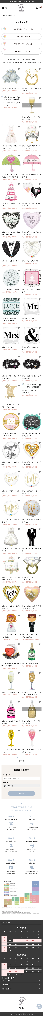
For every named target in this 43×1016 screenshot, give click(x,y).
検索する (21, 793)
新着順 (34, 59)
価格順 (28, 59)
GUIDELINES (7, 989)
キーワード (6, 775)
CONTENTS (6, 985)
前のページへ (7, 62)
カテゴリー (6, 783)
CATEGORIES (7, 980)
